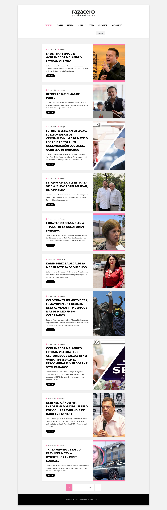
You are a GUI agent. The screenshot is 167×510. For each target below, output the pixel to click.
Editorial (70, 25)
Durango (59, 25)
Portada (48, 25)
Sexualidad (102, 25)
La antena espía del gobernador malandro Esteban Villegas (64, 57)
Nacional (61, 398)
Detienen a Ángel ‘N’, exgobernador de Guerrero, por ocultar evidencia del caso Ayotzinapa (67, 408)
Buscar (100, 33)
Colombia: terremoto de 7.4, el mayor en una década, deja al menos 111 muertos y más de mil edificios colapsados (67, 307)
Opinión (81, 25)
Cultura (90, 25)
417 (91, 488)
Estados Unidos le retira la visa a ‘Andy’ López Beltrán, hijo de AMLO (67, 186)
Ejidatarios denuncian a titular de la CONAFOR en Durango (65, 226)
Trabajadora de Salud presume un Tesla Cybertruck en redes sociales (63, 455)
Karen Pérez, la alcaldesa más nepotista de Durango (66, 265)
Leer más (50, 75)
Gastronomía (116, 25)
